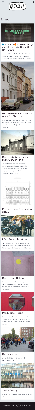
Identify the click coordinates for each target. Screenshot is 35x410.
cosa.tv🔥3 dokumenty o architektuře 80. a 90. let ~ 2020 (17, 47)
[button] (33, 2)
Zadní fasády (10, 390)
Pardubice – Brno (12, 313)
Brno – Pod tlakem (13, 278)
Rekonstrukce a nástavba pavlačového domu (17, 115)
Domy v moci (10, 354)
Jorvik (25, 405)
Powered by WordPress (10, 405)
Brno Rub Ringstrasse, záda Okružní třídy (15, 158)
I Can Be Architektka (14, 239)
